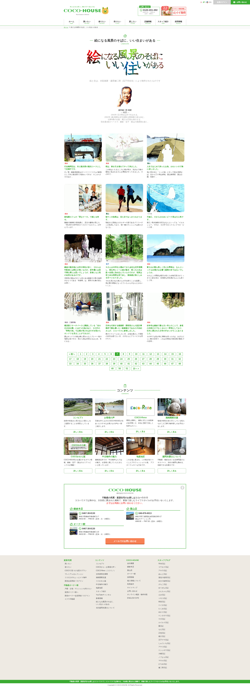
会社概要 (130, 563)
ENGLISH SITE (133, 598)
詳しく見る (78, 432)
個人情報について (134, 581)
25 (128, 359)
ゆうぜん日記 (163, 588)
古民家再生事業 (102, 574)
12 (150, 354)
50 (119, 368)
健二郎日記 (162, 668)
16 (180, 354)
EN (210, 2)
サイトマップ (132, 588)
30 (165, 359)
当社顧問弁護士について (105, 608)
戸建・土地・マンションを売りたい (78, 589)
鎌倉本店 (130, 567)
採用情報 (130, 577)
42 (136, 364)
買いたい (68, 564)
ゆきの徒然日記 (164, 581)
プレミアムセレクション (74, 574)
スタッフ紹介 (101, 591)
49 (112, 368)
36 (92, 364)
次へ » (136, 368)
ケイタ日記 (162, 605)
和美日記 (161, 602)
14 (165, 354)
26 (136, 359)
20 (92, 359)
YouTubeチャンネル (103, 595)
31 (172, 359)
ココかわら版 (101, 581)
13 (158, 354)
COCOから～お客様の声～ (106, 567)
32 (180, 359)
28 (150, 359)
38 (107, 364)
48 (180, 364)
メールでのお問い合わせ (125, 541)
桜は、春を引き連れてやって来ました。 (122, 166)
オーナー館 (131, 574)
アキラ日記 (162, 571)
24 (121, 359)
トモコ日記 (162, 598)
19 (85, 359)
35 (85, 364)
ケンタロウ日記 (164, 616)
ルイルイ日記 (163, 622)
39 (114, 364)
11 (143, 354)
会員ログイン (222, 2)
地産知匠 (99, 588)
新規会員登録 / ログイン (74, 581)
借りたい (68, 567)
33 (70, 364)
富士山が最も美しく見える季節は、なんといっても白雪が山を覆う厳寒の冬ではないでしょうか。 (165, 269)
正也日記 (161, 633)
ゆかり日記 (162, 612)
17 (70, 359)
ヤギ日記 (161, 619)
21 (99, 359)
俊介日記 (161, 636)
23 (114, 359)
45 (158, 364)
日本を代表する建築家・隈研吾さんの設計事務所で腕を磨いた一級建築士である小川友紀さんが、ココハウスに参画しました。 (124, 328)
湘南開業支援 (101, 577)
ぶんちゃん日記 (164, 591)
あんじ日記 (162, 574)
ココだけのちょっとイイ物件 (76, 577)
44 (150, 364)
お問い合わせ (242, 2)
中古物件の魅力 (102, 584)
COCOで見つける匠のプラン (76, 571)
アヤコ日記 (162, 647)
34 (77, 364)
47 (172, 364)
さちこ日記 (162, 584)
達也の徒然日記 (164, 577)
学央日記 (161, 564)
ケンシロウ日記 (164, 650)
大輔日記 (161, 654)
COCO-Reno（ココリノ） (105, 571)
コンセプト (100, 564)
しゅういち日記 (164, 643)
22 (107, 359)
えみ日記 (161, 595)
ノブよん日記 (163, 657)
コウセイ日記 (163, 567)
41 (128, 364)
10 (136, 354)
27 (143, 359)
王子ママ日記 (163, 640)
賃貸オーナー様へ (71, 592)
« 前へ (72, 354)
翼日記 (161, 626)
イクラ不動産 (70, 599)
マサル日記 (162, 661)
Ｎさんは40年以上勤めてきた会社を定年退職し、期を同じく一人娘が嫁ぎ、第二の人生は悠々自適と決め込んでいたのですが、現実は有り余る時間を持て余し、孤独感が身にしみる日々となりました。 (124, 272)
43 (143, 364)
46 (165, 364)
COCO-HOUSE (122, 685)
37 (99, 364)
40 (121, 364)
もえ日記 (161, 629)
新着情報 (99, 598)
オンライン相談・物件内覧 (137, 594)
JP (204, 2)
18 (77, 359)
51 (127, 368)
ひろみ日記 (162, 664)
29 (158, 359)
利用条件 (130, 584)
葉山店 (129, 570)
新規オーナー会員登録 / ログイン (77, 596)
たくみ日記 (162, 609)
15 (172, 354)
